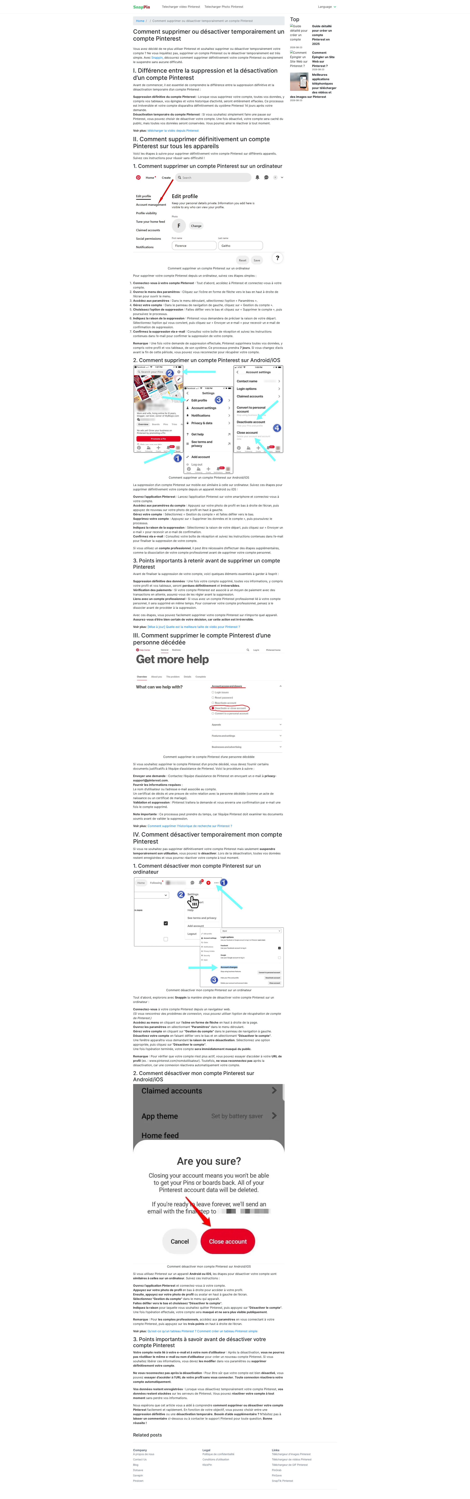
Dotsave (138, 1470)
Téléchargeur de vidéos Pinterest (292, 1459)
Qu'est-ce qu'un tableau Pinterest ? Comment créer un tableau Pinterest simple (202, 1331)
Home (140, 21)
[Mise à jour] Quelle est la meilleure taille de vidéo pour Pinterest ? (194, 627)
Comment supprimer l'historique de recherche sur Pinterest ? (190, 826)
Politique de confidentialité (218, 1454)
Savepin (138, 1475)
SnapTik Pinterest (282, 1480)
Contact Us (140, 1459)
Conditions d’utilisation (216, 1459)
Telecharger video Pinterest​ (181, 6)
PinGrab (276, 1470)
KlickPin (207, 1464)
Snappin (157, 57)
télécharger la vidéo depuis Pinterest (173, 130)
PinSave (277, 1475)
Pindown (138, 1480)
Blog (135, 1464)
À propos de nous (143, 1454)
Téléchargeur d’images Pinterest (291, 1454)
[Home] (141, 6)
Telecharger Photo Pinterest (224, 6)
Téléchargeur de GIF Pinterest (290, 1464)
